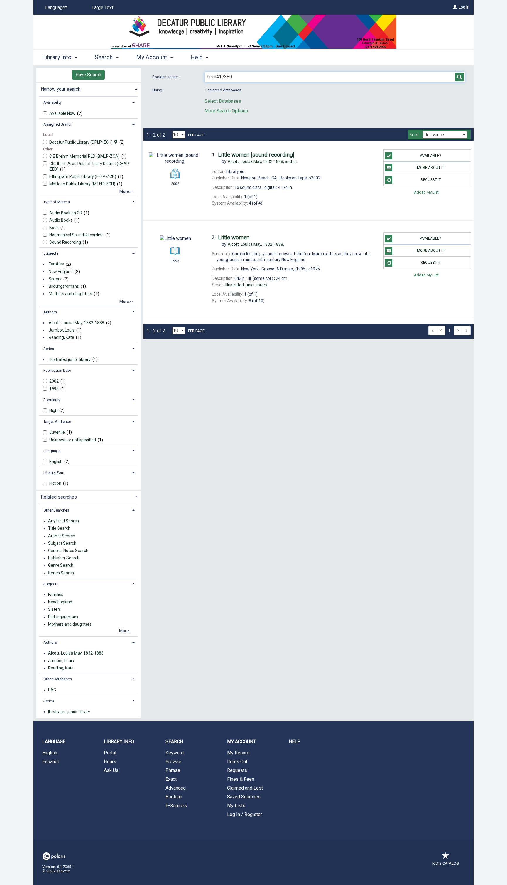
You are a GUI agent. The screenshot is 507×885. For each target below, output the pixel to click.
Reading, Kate (61, 337)
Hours (110, 761)
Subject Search (62, 543)
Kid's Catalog (445, 863)
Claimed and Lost (245, 788)
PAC (52, 690)
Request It (431, 179)
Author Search (61, 536)
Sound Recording (65, 242)
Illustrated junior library (70, 359)
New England (61, 271)
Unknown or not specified (73, 440)
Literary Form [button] (54, 472)
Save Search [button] (88, 75)
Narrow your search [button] (60, 89)
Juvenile (57, 432)
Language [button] (51, 451)
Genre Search (60, 565)
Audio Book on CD (66, 213)
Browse (173, 761)
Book (54, 227)
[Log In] (455, 7)
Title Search (59, 528)
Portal (110, 753)
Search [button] (104, 57)
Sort (414, 135)
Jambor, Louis (62, 330)
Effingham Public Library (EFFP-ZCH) (83, 176)
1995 (54, 388)
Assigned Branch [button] (57, 124)
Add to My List (426, 192)
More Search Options (226, 111)
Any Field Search (63, 521)
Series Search (61, 573)
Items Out (237, 761)
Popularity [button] (51, 400)
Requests (237, 770)
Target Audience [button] (57, 421)
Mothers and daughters (70, 293)
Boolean (173, 797)
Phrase (172, 770)
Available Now (62, 113)
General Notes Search (68, 550)
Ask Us (111, 770)
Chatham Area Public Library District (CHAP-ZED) (90, 166)
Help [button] (197, 57)
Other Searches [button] (56, 510)
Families (56, 264)
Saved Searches (244, 797)
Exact (171, 779)
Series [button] (48, 348)
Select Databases (223, 101)
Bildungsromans (64, 286)
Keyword (174, 753)
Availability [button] (52, 102)
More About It (430, 167)
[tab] (88, 88)
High (53, 410)
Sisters (55, 279)
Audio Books (61, 220)
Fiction (55, 483)
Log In (464, 7)
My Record (238, 753)
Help (294, 741)
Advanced (175, 788)
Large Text (102, 7)
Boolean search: (166, 77)
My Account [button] (152, 57)
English (56, 461)
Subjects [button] (50, 253)
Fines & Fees (240, 779)
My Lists (236, 805)
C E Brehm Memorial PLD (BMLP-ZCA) (85, 156)
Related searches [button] (59, 497)
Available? (430, 155)
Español (50, 761)
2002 (54, 381)
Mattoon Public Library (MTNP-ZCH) (82, 183)
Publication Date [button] (57, 370)
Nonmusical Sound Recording (76, 235)
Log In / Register (244, 814)
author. (263, 161)
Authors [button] (50, 312)
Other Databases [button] (57, 679)
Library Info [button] (57, 57)
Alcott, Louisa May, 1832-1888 (76, 322)
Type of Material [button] (57, 202)
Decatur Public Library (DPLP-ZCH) (81, 142)
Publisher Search (64, 558)
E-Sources (176, 805)
